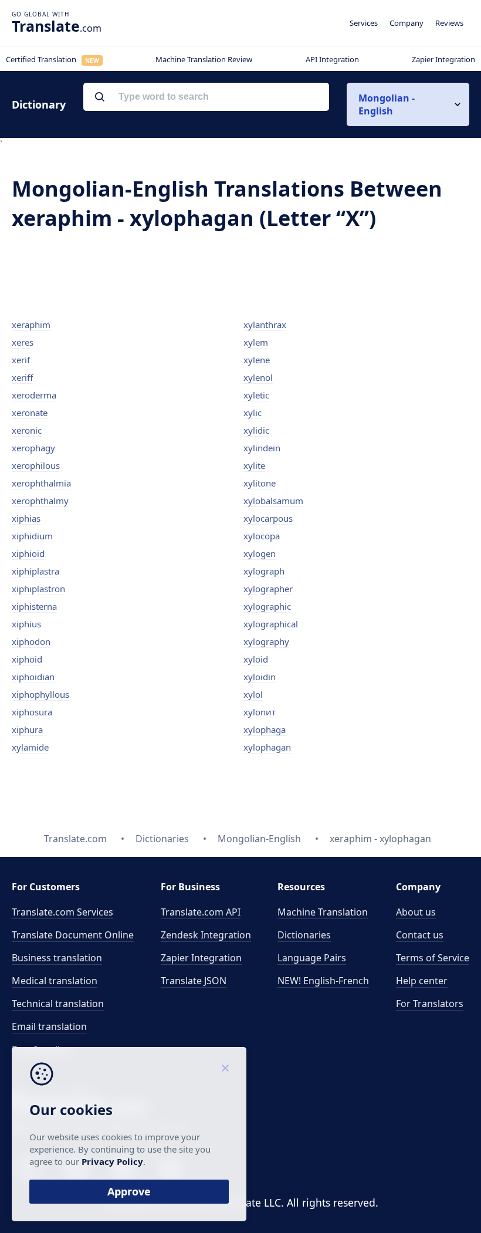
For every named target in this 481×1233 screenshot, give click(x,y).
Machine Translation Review (203, 59)
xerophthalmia (41, 483)
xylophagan (267, 747)
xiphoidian (33, 677)
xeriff (22, 377)
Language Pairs (311, 957)
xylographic (267, 606)
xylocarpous (268, 518)
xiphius (26, 624)
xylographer (268, 588)
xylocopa (261, 536)
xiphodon (31, 641)
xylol (253, 694)
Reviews (449, 23)
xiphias (26, 518)
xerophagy (33, 448)
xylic (252, 412)
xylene (256, 360)
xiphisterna (34, 606)
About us (416, 912)
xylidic (256, 430)
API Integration (332, 59)
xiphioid (28, 553)
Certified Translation (52, 59)
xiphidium (32, 536)
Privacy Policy (112, 1161)
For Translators (429, 1003)
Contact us (419, 934)
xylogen (259, 553)
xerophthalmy (40, 500)
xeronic (27, 430)
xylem (255, 342)
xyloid (255, 659)
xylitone (259, 483)
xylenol (258, 377)
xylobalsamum (273, 500)
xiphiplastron (38, 588)
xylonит (259, 712)
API (200, 912)
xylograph (263, 571)
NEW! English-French (323, 980)
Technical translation (58, 1003)
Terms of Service (432, 957)
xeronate (30, 412)
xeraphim (31, 324)
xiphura (27, 729)
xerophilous (36, 465)
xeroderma (34, 395)
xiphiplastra (35, 571)
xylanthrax (264, 324)
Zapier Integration (443, 59)
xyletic (256, 395)
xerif (21, 360)
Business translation (57, 957)
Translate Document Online (73, 934)
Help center (422, 980)
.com (56, 26)
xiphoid (27, 659)
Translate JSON (193, 980)
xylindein (261, 448)
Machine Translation (322, 912)
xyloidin (259, 677)
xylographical (270, 624)
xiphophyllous (40, 694)
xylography (266, 641)
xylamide (30, 747)
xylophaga (264, 729)
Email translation (49, 1026)
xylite (254, 465)
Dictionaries (304, 934)
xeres (22, 342)
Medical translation (54, 980)
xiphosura (32, 712)
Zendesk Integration (206, 934)
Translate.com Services (62, 912)
